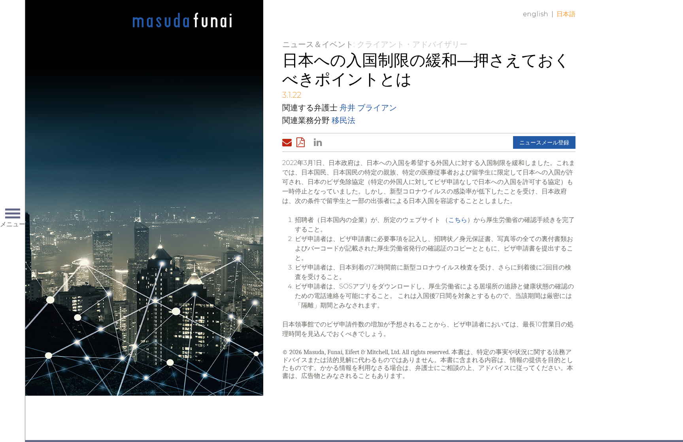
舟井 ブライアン (368, 107)
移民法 (343, 120)
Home (182, 20)
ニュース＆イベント (317, 44)
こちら (457, 220)
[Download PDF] (302, 142)
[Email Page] (288, 142)
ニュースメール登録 (544, 142)
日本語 (566, 14)
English (535, 14)
